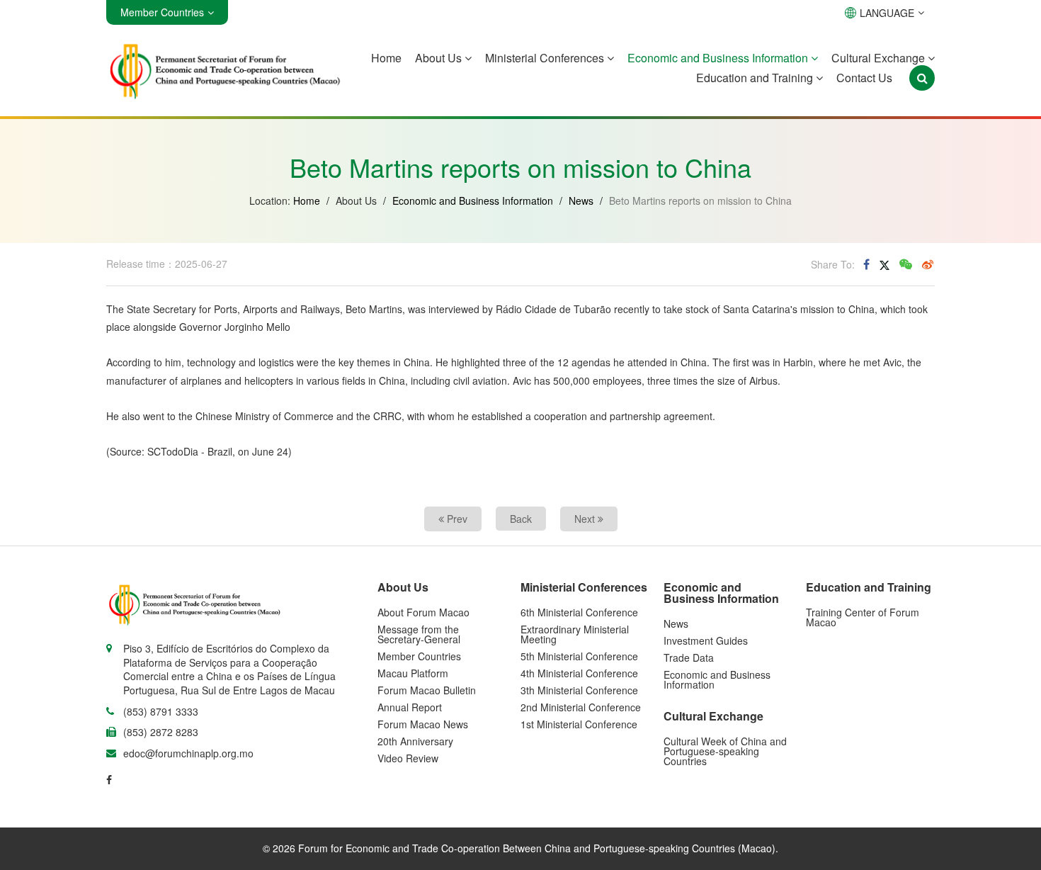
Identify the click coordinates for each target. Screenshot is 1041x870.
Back (521, 519)
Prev (455, 519)
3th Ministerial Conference (579, 690)
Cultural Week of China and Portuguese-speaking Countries (725, 751)
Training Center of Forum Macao (862, 617)
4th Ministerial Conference (579, 673)
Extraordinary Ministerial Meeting (574, 634)
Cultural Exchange (879, 58)
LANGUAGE (887, 13)
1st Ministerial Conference (578, 724)
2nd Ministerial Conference (580, 707)
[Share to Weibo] (928, 264)
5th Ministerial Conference (579, 656)
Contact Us (864, 77)
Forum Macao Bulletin (426, 690)
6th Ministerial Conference (579, 612)
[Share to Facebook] (866, 264)
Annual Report (409, 707)
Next (586, 519)
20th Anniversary (415, 741)
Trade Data (689, 657)
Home (386, 58)
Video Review (407, 758)
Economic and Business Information (719, 58)
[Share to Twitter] (884, 264)
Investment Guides (706, 640)
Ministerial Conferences (546, 58)
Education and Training (756, 77)
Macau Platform (412, 673)
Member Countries (419, 656)
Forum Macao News (422, 724)
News (581, 200)
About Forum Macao (423, 612)
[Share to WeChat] (906, 264)
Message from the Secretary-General (418, 634)
